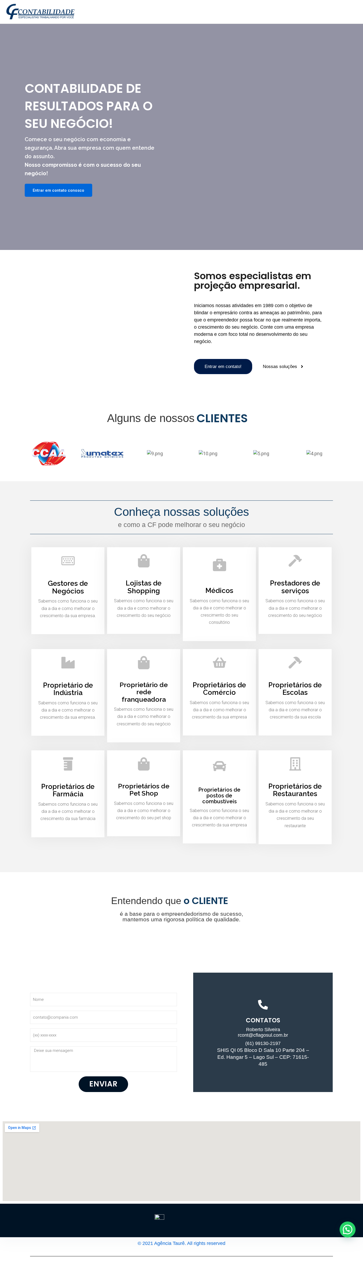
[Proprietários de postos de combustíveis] (219, 766)
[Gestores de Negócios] (68, 560)
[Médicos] (219, 564)
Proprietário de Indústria (68, 689)
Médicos (219, 591)
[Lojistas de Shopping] (143, 560)
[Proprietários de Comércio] (219, 662)
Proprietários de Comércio (219, 689)
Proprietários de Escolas (295, 689)
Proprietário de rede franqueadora (144, 692)
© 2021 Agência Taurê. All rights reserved (181, 1243)
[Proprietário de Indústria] (68, 662)
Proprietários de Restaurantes (295, 790)
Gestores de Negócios (68, 587)
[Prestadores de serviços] (295, 560)
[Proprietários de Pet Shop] (143, 764)
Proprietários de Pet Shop (143, 789)
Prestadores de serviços (295, 587)
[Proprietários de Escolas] (295, 662)
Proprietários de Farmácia (68, 790)
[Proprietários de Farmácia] (68, 764)
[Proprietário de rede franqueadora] (143, 662)
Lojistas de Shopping (144, 587)
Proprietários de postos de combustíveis (219, 796)
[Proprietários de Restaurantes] (295, 764)
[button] (348, 1229)
